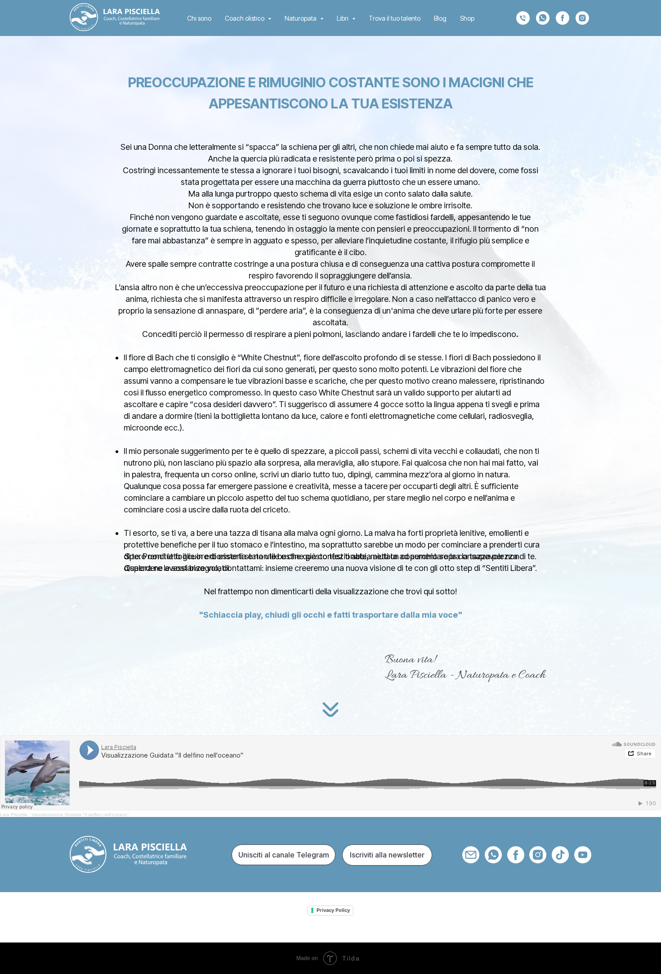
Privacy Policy (333, 910)
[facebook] (562, 18)
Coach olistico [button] (245, 18)
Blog (440, 18)
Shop (467, 18)
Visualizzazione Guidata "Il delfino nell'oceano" (80, 814)
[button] (387, 855)
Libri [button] (343, 18)
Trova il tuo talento (394, 18)
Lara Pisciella (13, 814)
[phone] (523, 18)
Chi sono (199, 18)
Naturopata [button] (301, 18)
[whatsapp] (542, 18)
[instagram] (582, 18)
